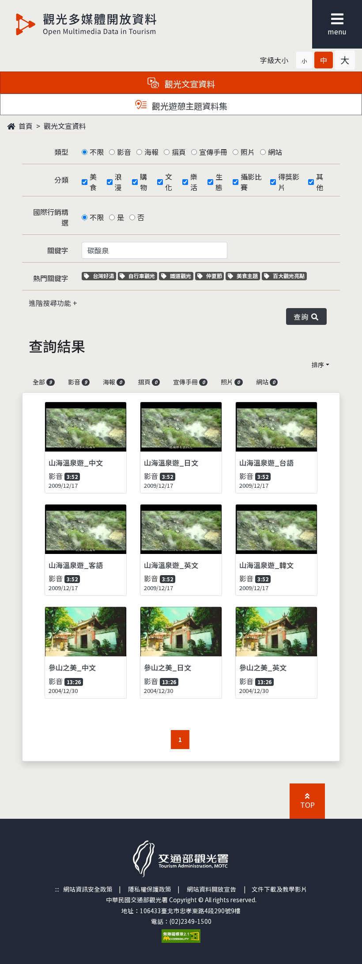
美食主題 (248, 275)
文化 (168, 181)
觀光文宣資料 (65, 125)
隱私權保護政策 (149, 889)
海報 (151, 152)
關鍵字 (57, 250)
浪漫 (118, 181)
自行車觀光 (141, 275)
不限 (97, 152)
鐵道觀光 (181, 275)
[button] (304, 60)
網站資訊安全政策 (88, 889)
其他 (319, 181)
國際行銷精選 (50, 217)
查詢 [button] (303, 316)
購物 (143, 181)
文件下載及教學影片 (279, 889)
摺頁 (179, 152)
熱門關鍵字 (50, 278)
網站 (275, 152)
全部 (42, 381)
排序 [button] (318, 364)
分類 (61, 179)
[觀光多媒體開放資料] (86, 24)
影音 (124, 152)
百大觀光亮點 (288, 275)
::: (57, 889)
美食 (93, 181)
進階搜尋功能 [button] (51, 302)
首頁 (25, 125)
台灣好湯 (104, 275)
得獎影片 (288, 181)
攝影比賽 (251, 181)
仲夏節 (215, 275)
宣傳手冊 (213, 152)
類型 (61, 152)
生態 (218, 181)
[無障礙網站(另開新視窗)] (181, 935)
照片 (248, 152)
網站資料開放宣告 (211, 889)
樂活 (193, 181)
